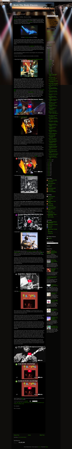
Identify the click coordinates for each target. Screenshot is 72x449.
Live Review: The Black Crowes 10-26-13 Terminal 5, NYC (54, 327)
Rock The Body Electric (26, 5)
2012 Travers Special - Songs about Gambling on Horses (54, 261)
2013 (49, 169)
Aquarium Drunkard (51, 196)
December (50, 60)
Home (29, 435)
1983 (26, 402)
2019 (49, 59)
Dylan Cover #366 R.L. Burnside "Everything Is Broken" (53, 131)
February (50, 159)
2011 (49, 172)
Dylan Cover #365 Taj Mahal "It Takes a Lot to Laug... (53, 154)
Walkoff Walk (50, 231)
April (49, 71)
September (51, 64)
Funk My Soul (50, 198)
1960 (17, 402)
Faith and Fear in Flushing (52, 224)
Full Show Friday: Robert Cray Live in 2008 (53, 134)
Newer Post (16, 435)
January (50, 161)
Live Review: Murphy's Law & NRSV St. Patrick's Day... (53, 100)
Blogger (46, 446)
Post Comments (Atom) (22, 437)
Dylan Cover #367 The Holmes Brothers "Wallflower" (52, 109)
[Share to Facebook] (35, 401)
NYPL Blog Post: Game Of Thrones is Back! (54, 285)
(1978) (23, 116)
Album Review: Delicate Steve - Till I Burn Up (52, 139)
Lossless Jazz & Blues (52, 207)
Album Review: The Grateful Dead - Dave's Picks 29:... (53, 84)
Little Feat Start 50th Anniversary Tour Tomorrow (52, 136)
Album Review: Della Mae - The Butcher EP (53, 116)
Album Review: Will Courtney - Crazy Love (53, 78)
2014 (49, 168)
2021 (49, 56)
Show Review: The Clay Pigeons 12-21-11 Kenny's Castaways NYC (54, 318)
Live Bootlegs (50, 203)
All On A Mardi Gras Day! (53, 149)
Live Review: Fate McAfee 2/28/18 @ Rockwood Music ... (53, 147)
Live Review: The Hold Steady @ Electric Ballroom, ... (52, 128)
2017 (49, 164)
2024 (49, 52)
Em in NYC (50, 186)
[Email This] (32, 401)
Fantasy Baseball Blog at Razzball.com (52, 222)
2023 (49, 53)
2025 (49, 50)
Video (23, 403)
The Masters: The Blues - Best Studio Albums (53, 144)
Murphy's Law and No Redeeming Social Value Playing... (53, 125)
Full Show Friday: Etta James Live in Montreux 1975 (53, 157)
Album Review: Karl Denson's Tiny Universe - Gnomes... (53, 105)
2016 (49, 165)
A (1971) (29, 175)
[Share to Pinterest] (36, 401)
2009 (49, 175)
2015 (49, 167)
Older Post (42, 435)
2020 (49, 57)
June (50, 68)
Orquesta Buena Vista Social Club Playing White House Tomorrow (52, 277)
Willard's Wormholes (51, 183)
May (49, 70)
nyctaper (49, 199)
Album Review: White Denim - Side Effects (53, 81)
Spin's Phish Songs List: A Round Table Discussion (54, 301)
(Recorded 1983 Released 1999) (35, 59)
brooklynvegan (50, 205)
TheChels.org (50, 233)
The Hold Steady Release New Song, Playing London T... (53, 142)
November (50, 61)
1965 (19, 402)
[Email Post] (30, 401)
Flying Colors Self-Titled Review (54, 293)
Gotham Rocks (50, 181)
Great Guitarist (36, 402)
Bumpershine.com (51, 212)
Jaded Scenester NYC (52, 188)
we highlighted (31, 46)
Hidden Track (50, 211)
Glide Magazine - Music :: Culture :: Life (52, 215)
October (50, 63)
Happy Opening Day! (52, 79)
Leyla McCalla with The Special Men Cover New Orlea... (53, 152)
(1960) (25, 231)
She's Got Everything (52, 191)
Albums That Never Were (52, 180)
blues (28, 402)
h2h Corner (50, 227)
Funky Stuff (31, 402)
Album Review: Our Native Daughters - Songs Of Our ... (53, 122)
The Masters (30, 21)
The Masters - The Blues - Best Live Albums (53, 103)
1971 (21, 402)
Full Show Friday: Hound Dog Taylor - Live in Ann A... (53, 92)
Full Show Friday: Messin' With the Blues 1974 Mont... (53, 75)
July (49, 67)
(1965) (23, 291)
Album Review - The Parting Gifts (54, 270)
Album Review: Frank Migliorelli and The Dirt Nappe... (53, 97)
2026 (49, 49)
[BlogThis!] (33, 401)
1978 (24, 402)
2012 (49, 171)
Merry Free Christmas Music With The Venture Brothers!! (54, 252)
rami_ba (39, 446)
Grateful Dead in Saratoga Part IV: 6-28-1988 (54, 310)
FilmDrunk (50, 238)
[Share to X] (34, 401)
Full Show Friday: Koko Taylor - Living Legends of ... (53, 113)
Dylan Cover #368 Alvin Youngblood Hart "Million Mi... (53, 88)
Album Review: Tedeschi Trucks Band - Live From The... (53, 118)
